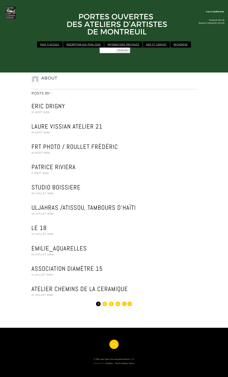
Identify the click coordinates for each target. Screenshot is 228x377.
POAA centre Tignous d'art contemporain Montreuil (113, 359)
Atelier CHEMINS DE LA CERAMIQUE (79, 289)
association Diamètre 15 (67, 269)
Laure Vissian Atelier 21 (67, 126)
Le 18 (39, 228)
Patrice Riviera (53, 167)
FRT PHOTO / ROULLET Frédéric (74, 147)
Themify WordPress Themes (124, 363)
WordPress (109, 363)
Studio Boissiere (56, 187)
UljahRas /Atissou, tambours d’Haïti (83, 208)
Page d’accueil (50, 44)
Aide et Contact (156, 44)
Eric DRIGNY (48, 106)
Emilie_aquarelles (59, 248)
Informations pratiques (123, 44)
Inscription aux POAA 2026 (83, 44)
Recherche (181, 44)
